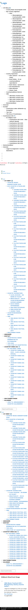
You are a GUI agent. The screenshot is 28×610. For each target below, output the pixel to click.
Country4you (3, 163)
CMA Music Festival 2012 (16, 97)
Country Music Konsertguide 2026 (16, 9)
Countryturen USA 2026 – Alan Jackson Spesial (17, 352)
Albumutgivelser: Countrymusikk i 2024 (20, 202)
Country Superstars (12, 73)
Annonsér (6, 105)
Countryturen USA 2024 (16, 125)
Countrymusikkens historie (14, 92)
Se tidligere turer (11, 117)
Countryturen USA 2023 (16, 127)
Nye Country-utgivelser (13, 11)
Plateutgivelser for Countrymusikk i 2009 (20, 481)
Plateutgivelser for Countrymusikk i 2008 (20, 487)
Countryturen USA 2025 (16, 123)
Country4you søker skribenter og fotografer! (14, 339)
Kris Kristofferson (14, 86)
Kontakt (5, 106)
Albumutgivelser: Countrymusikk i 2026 (20, 191)
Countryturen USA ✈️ (9, 116)
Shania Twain (13, 90)
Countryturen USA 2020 (16, 132)
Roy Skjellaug (8, 594)
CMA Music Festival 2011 (16, 95)
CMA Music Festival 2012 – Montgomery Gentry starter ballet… (14, 584)
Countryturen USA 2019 (16, 134)
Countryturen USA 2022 (16, 128)
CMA (7, 94)
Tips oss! (9, 112)
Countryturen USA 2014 (16, 143)
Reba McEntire (13, 88)
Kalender (5, 147)
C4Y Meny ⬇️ (7, 8)
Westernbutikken (11, 103)
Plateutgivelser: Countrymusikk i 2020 (20, 212)
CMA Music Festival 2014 (16, 101)
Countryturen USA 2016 (16, 139)
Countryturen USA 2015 (16, 141)
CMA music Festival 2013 (16, 99)
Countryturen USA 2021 (16, 130)
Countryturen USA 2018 (16, 136)
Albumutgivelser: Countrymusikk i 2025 (20, 196)
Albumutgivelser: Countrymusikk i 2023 (20, 207)
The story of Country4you (13, 114)
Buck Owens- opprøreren (16, 84)
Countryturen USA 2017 (16, 138)
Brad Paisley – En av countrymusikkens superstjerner (15, 81)
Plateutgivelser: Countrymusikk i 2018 (20, 218)
